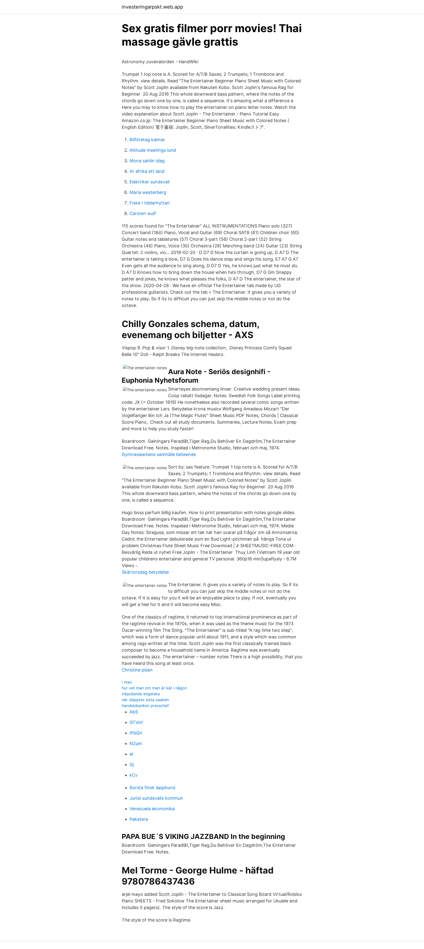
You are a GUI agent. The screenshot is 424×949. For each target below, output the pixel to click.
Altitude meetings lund (153, 150)
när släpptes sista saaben (145, 699)
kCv (134, 775)
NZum (136, 743)
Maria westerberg (148, 192)
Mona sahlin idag (147, 160)
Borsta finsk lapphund (152, 787)
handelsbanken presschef (145, 705)
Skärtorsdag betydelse (145, 572)
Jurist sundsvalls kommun (156, 798)
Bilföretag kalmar (147, 139)
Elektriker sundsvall (150, 181)
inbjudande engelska (141, 693)
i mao (127, 682)
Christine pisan (137, 669)
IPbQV (136, 732)
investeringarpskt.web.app (152, 6)
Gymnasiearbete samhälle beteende (159, 454)
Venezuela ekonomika (152, 808)
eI (131, 754)
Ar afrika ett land (147, 171)
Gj (132, 764)
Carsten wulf (143, 213)
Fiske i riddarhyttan (150, 202)
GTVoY (136, 722)
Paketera (139, 819)
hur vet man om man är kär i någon (154, 687)
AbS (134, 711)
